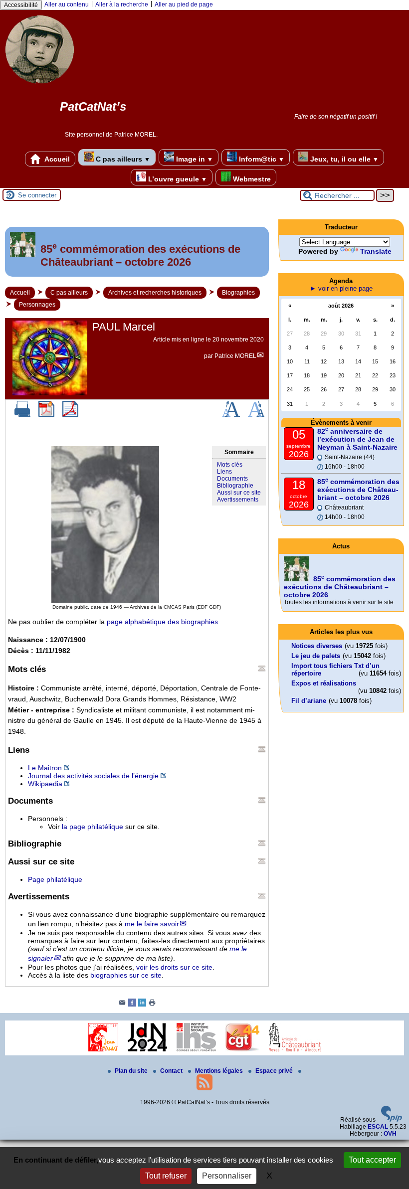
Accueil (56, 159)
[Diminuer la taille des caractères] (256, 414)
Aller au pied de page (184, 4)
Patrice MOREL (235, 355)
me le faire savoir (152, 924)
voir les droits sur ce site (174, 967)
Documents (232, 478)
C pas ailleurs (122, 159)
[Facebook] (132, 1004)
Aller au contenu (66, 4)
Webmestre (251, 179)
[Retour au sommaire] (262, 669)
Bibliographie (235, 485)
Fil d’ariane (308, 700)
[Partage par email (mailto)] (122, 1004)
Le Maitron (45, 768)
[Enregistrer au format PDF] (46, 414)
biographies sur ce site (126, 975)
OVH (390, 1133)
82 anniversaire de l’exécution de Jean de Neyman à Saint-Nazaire (357, 439)
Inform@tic (260, 159)
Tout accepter (372, 1160)
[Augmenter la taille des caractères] (231, 414)
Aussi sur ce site (239, 492)
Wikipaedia (45, 784)
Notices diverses (316, 646)
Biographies (238, 292)
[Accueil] (39, 87)
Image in (193, 159)
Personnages (37, 304)
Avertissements (237, 499)
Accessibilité (21, 4)
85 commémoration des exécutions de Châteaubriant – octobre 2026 (358, 490)
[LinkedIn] (142, 1004)
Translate (376, 251)
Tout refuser (166, 1176)
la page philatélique (92, 827)
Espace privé (274, 1070)
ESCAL (378, 1126)
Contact (172, 1070)
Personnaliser (226, 1176)
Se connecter (37, 195)
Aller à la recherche (121, 4)
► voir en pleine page (341, 288)
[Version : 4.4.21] (391, 1119)
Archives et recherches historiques (155, 292)
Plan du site (132, 1070)
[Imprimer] (22, 414)
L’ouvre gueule (176, 179)
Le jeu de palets (315, 656)
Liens (224, 471)
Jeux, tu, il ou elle (343, 159)
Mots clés (229, 464)
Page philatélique (55, 879)
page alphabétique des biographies (162, 622)
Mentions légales (219, 1070)
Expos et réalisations (323, 683)
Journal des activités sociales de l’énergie (93, 776)
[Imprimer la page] (152, 1004)
